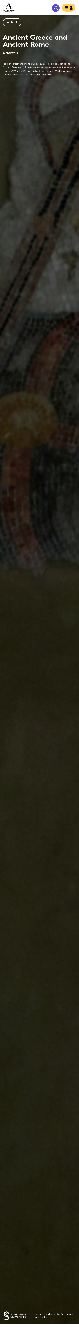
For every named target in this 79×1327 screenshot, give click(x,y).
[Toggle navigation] (67, 8)
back (14, 22)
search (56, 8)
